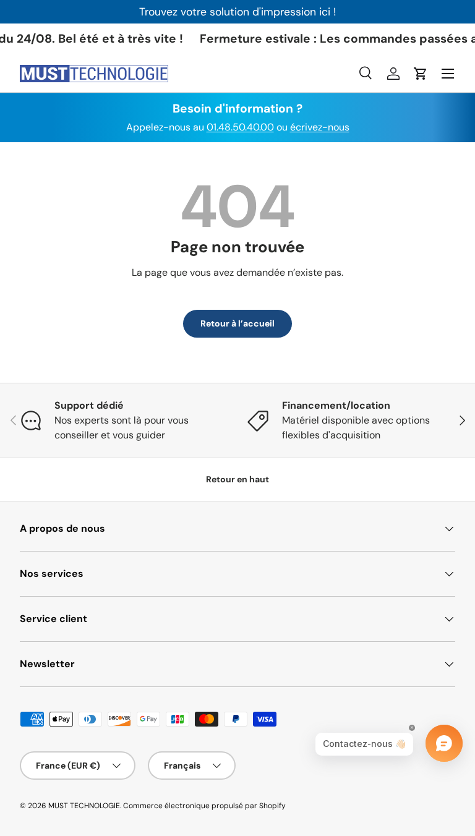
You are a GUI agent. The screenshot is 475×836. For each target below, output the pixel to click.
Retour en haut (237, 479)
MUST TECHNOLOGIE (84, 806)
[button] (420, 73)
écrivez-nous (319, 127)
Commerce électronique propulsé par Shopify (204, 806)
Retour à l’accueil (237, 323)
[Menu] (447, 73)
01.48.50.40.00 (240, 127)
